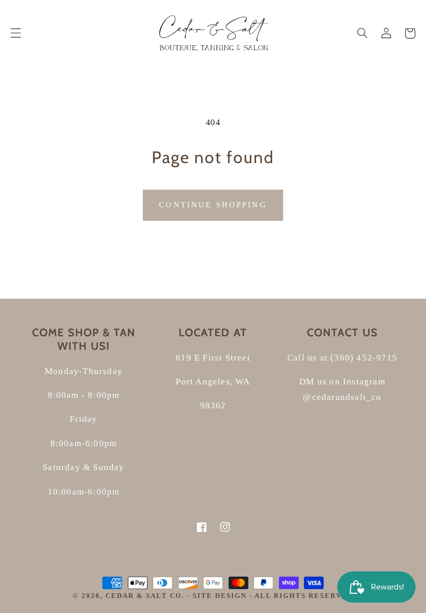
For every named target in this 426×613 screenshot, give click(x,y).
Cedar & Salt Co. (146, 595)
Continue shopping (213, 205)
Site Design (220, 595)
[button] (16, 33)
